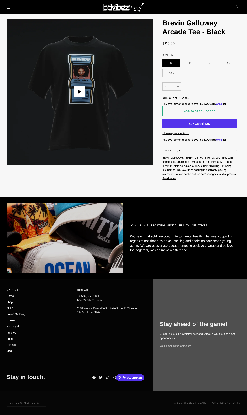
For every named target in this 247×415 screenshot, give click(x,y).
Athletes (11, 332)
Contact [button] (83, 290)
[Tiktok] (107, 377)
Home (10, 295)
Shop (10, 302)
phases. (11, 320)
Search (203, 402)
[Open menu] (12, 7)
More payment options (175, 133)
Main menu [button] (15, 290)
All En (10, 307)
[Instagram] (114, 377)
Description (171, 150)
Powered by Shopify (225, 402)
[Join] (237, 345)
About (10, 338)
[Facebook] (94, 377)
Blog (9, 350)
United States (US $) (24, 402)
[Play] (79, 91)
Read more (169, 178)
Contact (11, 344)
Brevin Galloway (16, 314)
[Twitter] (101, 377)
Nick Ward (13, 326)
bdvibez (183, 402)
